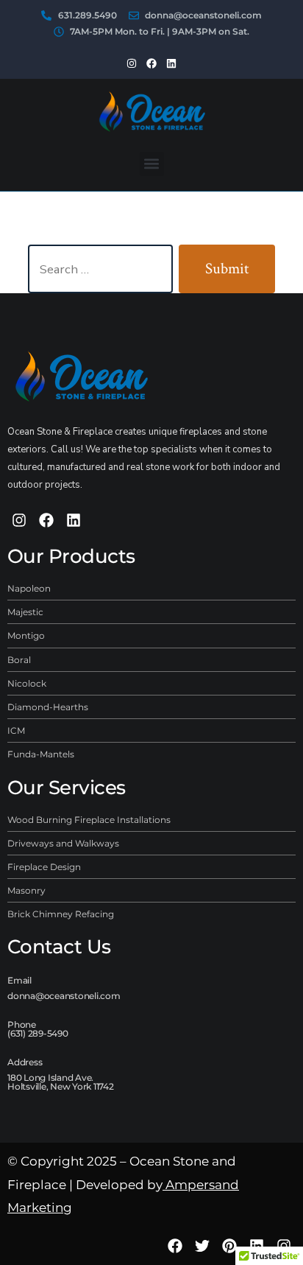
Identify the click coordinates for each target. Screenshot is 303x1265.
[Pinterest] (229, 1246)
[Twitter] (202, 1246)
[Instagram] (131, 63)
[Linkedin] (171, 63)
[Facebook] (151, 63)
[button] (152, 164)
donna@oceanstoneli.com (64, 995)
